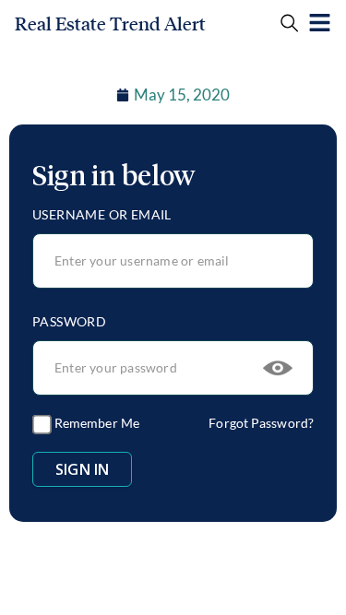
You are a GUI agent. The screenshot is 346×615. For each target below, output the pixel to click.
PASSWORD (69, 321)
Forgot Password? (261, 423)
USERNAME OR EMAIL (102, 214)
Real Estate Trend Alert (110, 24)
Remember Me (95, 423)
